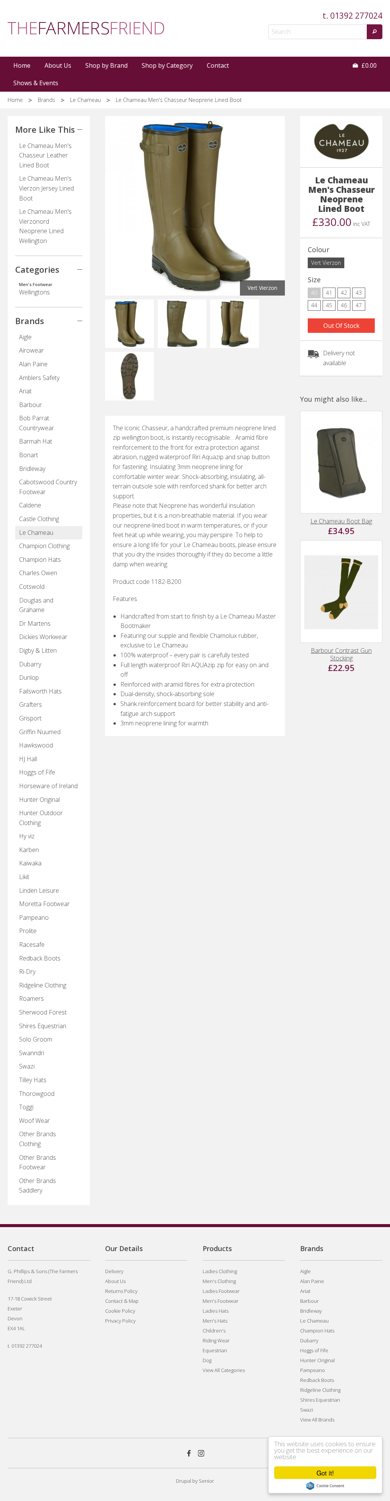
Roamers (31, 998)
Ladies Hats (216, 1310)
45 (329, 305)
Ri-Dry (27, 971)
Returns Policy (121, 1291)
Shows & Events (35, 83)
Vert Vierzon (326, 262)
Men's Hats (215, 1320)
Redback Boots (40, 958)
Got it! (325, 1472)
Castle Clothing (39, 519)
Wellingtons (36, 289)
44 (314, 305)
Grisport (30, 718)
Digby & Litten (38, 650)
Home (21, 65)
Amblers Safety (39, 378)
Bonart (28, 455)
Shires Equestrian (42, 1026)
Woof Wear (34, 1120)
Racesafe (32, 944)
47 (359, 305)
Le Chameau (86, 99)
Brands (47, 99)
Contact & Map (122, 1300)
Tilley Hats (32, 1080)
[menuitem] (22, 65)
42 (344, 292)
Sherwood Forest (43, 1012)
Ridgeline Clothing (42, 985)
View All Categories (224, 1370)
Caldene (30, 505)
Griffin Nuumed (40, 732)
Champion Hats (40, 559)
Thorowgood (36, 1093)
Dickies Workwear (43, 637)
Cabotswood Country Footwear (48, 487)
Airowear (31, 350)
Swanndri (31, 1053)
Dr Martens (35, 623)
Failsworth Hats (40, 691)
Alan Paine (33, 364)
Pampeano (34, 917)
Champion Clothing (44, 546)
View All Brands (317, 1419)
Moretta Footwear (44, 904)
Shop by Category (167, 65)
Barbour (30, 405)
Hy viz (27, 836)
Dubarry (30, 664)
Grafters (30, 704)
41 (329, 292)
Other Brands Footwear (37, 1162)
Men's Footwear (220, 1300)
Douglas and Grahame (36, 605)
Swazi (27, 1066)
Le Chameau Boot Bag (341, 521)
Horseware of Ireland (48, 786)
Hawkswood (36, 745)
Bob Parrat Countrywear (36, 423)
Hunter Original (39, 799)
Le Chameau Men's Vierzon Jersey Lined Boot (46, 188)
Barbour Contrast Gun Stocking (341, 654)
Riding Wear (216, 1340)
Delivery (114, 1271)
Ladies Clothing (220, 1271)
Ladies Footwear (221, 1291)
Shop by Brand (106, 65)
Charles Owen (38, 573)
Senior (206, 1480)
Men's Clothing (219, 1281)
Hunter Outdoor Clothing (41, 818)
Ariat (25, 391)
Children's (214, 1330)
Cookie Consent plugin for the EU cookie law (325, 1486)
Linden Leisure (39, 890)
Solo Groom (35, 1039)
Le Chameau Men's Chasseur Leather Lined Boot (45, 155)
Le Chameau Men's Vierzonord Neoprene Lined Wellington (45, 226)
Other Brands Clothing (37, 1139)
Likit (24, 877)
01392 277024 (356, 15)
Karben (29, 850)
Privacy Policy (120, 1320)
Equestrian (215, 1350)
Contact (218, 65)
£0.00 (368, 65)
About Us (58, 65)
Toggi (26, 1107)
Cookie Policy (120, 1310)
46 (344, 305)
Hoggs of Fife (37, 772)
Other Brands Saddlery (37, 1186)
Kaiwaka (30, 863)
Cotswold (32, 586)
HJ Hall (28, 759)
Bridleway (32, 468)
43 (359, 292)
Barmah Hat (35, 441)
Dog (207, 1360)
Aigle (25, 337)
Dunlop (29, 677)
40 (314, 292)
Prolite (28, 931)
